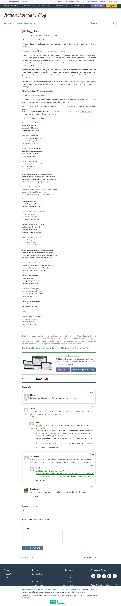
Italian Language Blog (25, 15)
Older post (29, 557)
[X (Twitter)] (99, 576)
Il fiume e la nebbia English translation (64, 348)
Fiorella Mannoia (44, 114)
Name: (25, 510)
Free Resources (37, 586)
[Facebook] (104, 576)
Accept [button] (53, 601)
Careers (8, 582)
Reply (92, 392)
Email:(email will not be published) (35, 519)
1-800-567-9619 (112, 1)
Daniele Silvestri (86, 111)
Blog (8, 578)
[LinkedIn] (109, 576)
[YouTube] (114, 576)
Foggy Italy (33, 31)
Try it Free (98, 6)
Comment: (26, 528)
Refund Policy (68, 582)
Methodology (36, 582)
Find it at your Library (83, 369)
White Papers (36, 578)
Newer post (88, 557)
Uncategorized (54, 35)
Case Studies (37, 574)
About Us (8, 574)
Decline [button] (61, 601)
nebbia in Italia (84, 348)
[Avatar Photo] (26, 395)
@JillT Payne (40, 471)
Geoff (36, 35)
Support (69, 574)
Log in (111, 6)
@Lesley (38, 425)
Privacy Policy (81, 592)
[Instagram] (93, 576)
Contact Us (68, 578)
